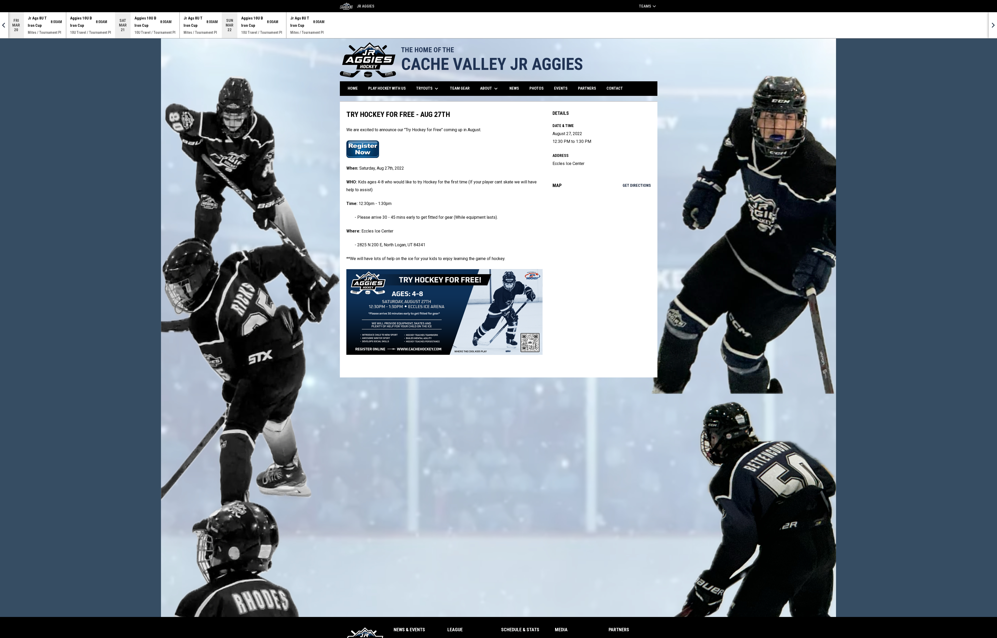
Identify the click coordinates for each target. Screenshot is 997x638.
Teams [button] (648, 6)
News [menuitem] (514, 88)
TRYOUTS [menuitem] (428, 88)
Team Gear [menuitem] (462, 88)
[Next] (993, 25)
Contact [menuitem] (615, 88)
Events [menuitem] (561, 88)
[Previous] (4, 25)
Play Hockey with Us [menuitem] (389, 88)
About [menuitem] (489, 88)
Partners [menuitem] (587, 88)
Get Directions (637, 185)
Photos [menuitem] (536, 88)
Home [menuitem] (353, 88)
